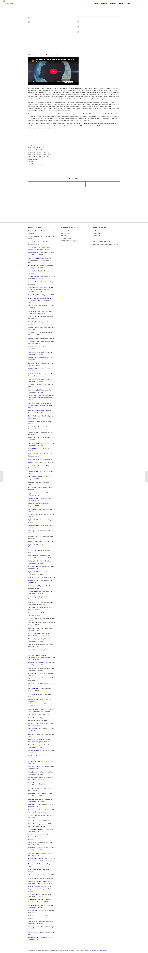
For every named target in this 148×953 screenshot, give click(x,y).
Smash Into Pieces (33, 231)
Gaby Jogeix (32, 531)
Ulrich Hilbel (31, 650)
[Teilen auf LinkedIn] (68, 184)
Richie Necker (32, 311)
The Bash (31, 723)
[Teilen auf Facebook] (34, 184)
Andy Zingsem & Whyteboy (36, 586)
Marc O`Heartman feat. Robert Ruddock (39, 881)
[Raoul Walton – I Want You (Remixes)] (146, 476)
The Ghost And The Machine (36, 835)
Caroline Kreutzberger (34, 783)
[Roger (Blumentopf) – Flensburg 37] (1, 476)
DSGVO (116, 244)
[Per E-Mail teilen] (114, 184)
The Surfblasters (33, 689)
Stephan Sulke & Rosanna (36, 591)
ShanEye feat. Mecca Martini (36, 829)
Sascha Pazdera (33, 448)
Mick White (31, 794)
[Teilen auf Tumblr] (79, 184)
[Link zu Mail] (143, 3)
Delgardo (30, 788)
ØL (29, 322)
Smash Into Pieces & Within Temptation (40, 298)
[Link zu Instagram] (140, 3)
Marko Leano (32, 916)
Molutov (30, 368)
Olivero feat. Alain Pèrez (35, 810)
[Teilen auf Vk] (91, 184)
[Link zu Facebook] (137, 3)
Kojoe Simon (32, 550)
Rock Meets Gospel (34, 443)
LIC (29, 875)
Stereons (30, 236)
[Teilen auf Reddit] (102, 184)
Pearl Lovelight (32, 597)
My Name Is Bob (33, 471)
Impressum (105, 244)
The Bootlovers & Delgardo (36, 777)
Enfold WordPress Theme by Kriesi (98, 950)
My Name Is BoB (33, 699)
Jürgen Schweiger (33, 493)
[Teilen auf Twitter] (45, 184)
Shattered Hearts (33, 253)
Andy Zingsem (32, 694)
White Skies (31, 734)
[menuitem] (96, 3)
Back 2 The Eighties (34, 416)
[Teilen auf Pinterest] (57, 184)
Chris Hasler (31, 608)
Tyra (29, 864)
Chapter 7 (31, 295)
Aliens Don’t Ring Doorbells (36, 663)
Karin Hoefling (32, 242)
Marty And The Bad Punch (36, 258)
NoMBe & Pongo (33, 287)
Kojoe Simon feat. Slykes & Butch (38, 858)
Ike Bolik (30, 327)
